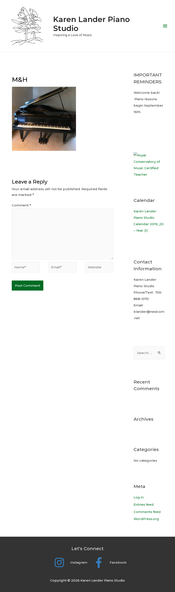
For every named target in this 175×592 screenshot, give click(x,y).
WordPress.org (146, 519)
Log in (139, 497)
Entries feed (144, 504)
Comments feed (147, 512)
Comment (21, 205)
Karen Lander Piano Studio (91, 24)
